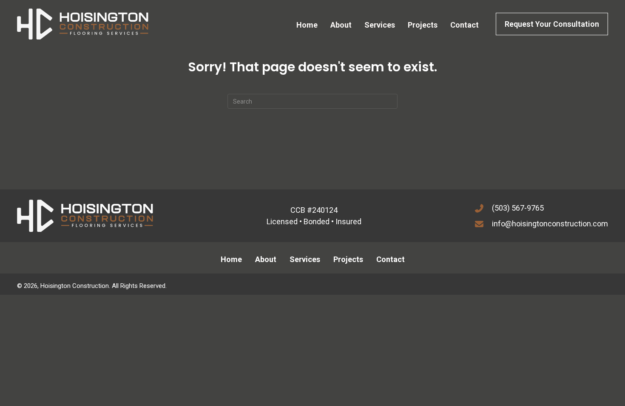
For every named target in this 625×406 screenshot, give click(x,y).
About (265, 259)
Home (231, 259)
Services (305, 259)
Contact (390, 259)
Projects (348, 259)
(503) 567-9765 (518, 207)
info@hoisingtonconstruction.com (550, 223)
